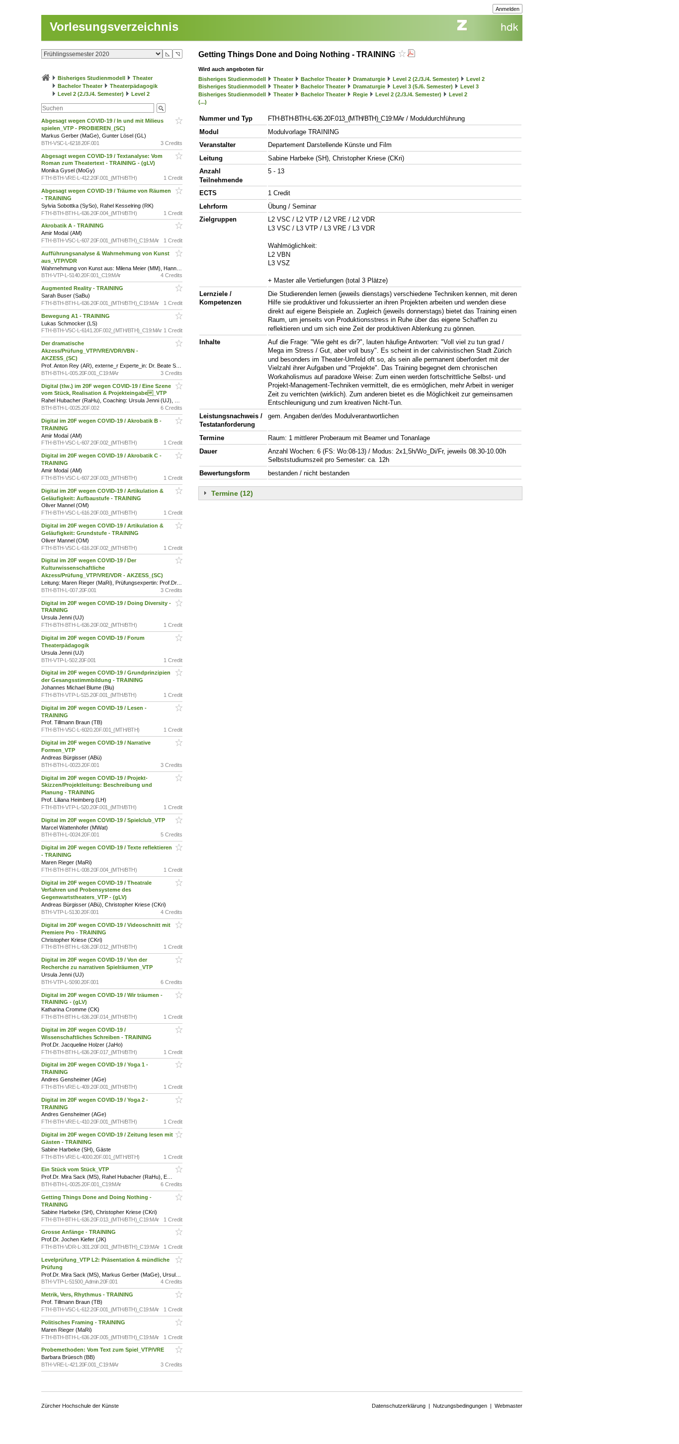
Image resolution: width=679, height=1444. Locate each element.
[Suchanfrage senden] (161, 108)
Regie (360, 94)
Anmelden (507, 9)
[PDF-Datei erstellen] (411, 54)
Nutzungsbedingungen (460, 1406)
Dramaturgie (369, 79)
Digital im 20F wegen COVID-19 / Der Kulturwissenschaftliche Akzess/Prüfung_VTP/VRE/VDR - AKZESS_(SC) (103, 567)
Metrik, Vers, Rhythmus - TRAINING (88, 1294)
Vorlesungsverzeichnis (114, 26)
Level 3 (469, 86)
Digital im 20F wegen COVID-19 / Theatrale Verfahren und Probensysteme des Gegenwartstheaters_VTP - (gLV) (96, 890)
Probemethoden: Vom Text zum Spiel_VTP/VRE (103, 1350)
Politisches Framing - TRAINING (84, 1322)
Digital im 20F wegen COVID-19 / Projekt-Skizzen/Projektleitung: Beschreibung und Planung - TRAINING (96, 785)
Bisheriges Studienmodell (91, 78)
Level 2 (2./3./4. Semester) (91, 94)
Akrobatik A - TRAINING (73, 225)
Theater (143, 78)
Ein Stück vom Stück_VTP (75, 1169)
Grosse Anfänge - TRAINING (79, 1232)
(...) (202, 102)
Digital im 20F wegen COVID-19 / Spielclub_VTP (104, 820)
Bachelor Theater (80, 86)
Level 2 (140, 94)
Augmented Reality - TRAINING (83, 288)
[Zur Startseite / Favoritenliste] (45, 78)
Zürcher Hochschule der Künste (80, 1406)
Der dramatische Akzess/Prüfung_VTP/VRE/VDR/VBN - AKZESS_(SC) (89, 350)
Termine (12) (232, 493)
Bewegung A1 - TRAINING (76, 316)
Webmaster (508, 1406)
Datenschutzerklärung (398, 1406)
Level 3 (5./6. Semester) (423, 86)
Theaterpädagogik (134, 86)
